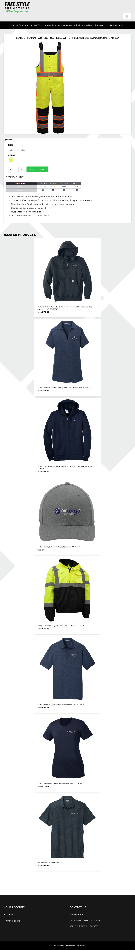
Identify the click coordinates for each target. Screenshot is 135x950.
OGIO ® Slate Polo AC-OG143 (49, 862)
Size (10, 145)
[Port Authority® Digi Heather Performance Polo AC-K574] (67, 669)
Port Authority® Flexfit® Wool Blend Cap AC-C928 (58, 547)
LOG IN (9, 914)
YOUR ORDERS (13, 921)
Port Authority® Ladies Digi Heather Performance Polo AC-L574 (63, 387)
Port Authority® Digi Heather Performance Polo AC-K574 (60, 705)
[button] (11, 160)
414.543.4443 (76, 914)
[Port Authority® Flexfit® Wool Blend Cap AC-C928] (67, 511)
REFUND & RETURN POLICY (83, 926)
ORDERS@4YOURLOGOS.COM (84, 920)
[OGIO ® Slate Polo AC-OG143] (67, 827)
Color (11, 155)
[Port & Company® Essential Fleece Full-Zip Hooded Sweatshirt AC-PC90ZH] (67, 431)
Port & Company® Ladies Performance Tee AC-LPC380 (60, 784)
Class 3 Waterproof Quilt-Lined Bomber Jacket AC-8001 (60, 626)
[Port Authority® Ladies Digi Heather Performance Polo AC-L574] (67, 352)
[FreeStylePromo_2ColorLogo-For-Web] (17, 2)
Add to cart (37, 169)
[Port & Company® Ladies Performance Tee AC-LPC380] (67, 748)
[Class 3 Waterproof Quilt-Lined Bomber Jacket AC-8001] (67, 590)
